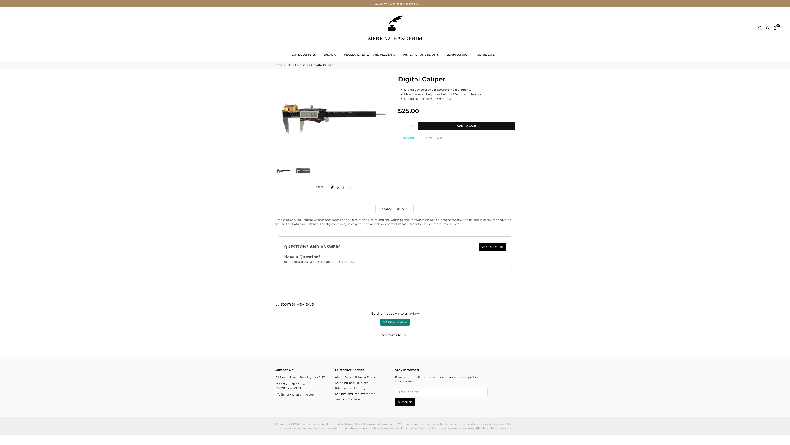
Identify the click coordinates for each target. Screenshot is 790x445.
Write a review (395, 322)
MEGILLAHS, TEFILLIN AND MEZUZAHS (369, 54)
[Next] (386, 119)
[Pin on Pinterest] (338, 187)
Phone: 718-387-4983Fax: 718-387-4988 (290, 386)
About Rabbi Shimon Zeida (355, 377)
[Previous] (280, 119)
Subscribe (405, 402)
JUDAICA (330, 54)
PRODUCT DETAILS (394, 208)
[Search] (760, 28)
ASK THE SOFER (486, 54)
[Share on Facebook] (326, 187)
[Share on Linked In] (344, 187)
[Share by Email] (350, 187)
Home (279, 65)
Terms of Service (347, 399)
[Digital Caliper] (284, 172)
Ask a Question (492, 247)
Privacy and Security (350, 388)
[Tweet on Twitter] (332, 187)
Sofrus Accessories (298, 65)
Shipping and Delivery (351, 383)
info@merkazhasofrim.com (295, 394)
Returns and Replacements (355, 394)
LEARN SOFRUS (457, 54)
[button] (775, 28)
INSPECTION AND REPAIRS (421, 54)
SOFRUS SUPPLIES (304, 54)
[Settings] (767, 28)
